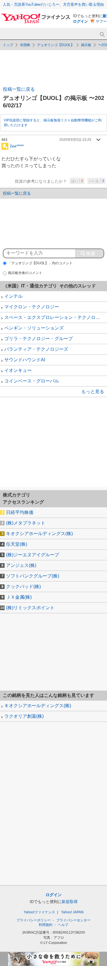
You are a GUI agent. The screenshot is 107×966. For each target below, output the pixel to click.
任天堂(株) (16, 544)
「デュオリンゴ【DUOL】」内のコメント (40, 263)
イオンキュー (18, 370)
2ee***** (17, 145)
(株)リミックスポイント (30, 607)
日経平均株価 (19, 512)
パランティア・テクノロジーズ (36, 349)
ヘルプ (63, 925)
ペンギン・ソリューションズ (34, 328)
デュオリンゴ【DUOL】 (55, 45)
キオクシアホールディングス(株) (39, 533)
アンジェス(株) (21, 565)
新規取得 (70, 901)
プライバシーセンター (73, 920)
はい (77, 181)
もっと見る (92, 391)
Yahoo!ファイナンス (39, 912)
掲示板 (86, 45)
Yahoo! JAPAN (72, 912)
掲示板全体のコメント (25, 273)
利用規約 (46, 925)
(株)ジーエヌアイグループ (32, 554)
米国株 (25, 45)
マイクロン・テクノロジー (31, 306)
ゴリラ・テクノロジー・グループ (38, 338)
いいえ (96, 181)
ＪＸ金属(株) (19, 597)
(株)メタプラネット (25, 523)
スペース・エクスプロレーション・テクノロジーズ (55, 317)
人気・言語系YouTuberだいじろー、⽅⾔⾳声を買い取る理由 (53, 4)
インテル (13, 296)
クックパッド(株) (23, 586)
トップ (8, 45)
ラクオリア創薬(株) (24, 716)
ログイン (80, 21)
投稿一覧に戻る (19, 89)
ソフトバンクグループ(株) (32, 575)
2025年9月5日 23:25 (75, 140)
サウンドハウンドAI (24, 359)
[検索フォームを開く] (102, 34)
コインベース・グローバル (31, 380)
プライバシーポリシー (34, 920)
